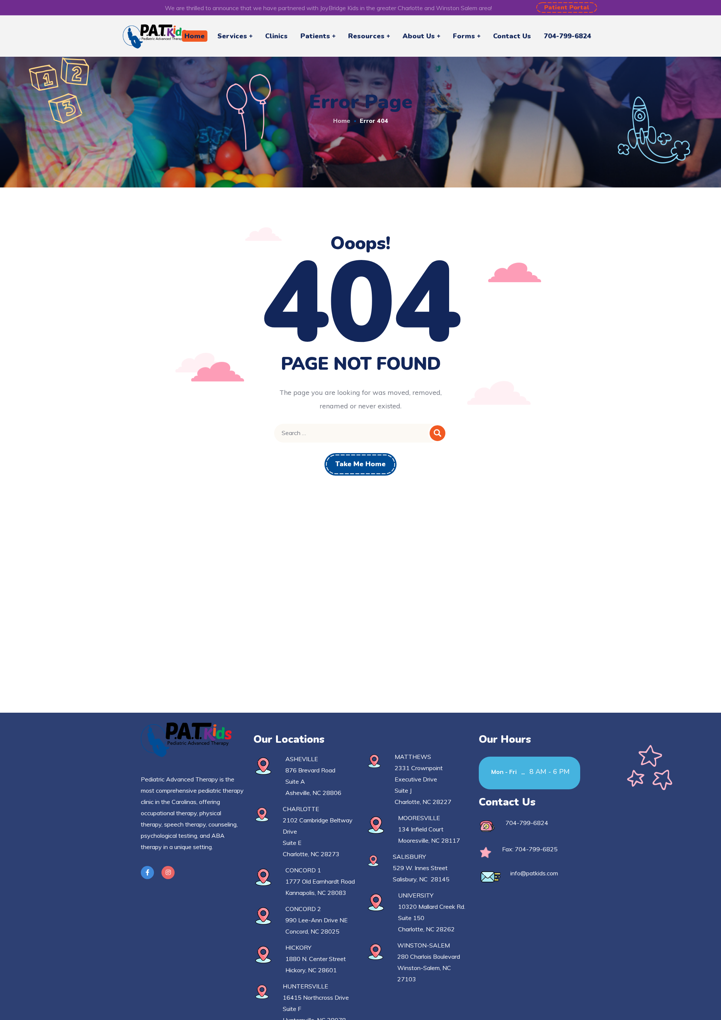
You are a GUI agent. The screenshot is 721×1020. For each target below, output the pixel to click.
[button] (566, 7)
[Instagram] (168, 872)
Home (341, 120)
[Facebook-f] (147, 872)
